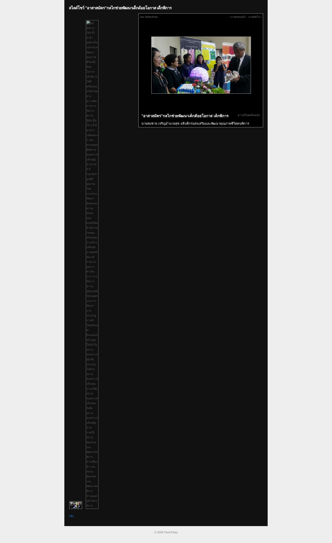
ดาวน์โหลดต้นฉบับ (249, 115)
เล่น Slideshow (149, 17)
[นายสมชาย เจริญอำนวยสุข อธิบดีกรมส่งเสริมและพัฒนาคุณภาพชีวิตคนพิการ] (201, 65)
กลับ (71, 516)
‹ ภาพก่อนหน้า (237, 17)
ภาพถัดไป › (255, 17)
